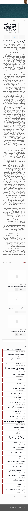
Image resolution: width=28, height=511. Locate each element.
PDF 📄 (15, 37)
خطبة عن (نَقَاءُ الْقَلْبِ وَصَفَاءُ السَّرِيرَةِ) (18, 331)
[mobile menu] (2, 2)
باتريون (8, 496)
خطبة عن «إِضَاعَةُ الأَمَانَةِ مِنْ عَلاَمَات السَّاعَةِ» (17, 286)
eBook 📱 (7, 37)
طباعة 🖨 (21, 37)
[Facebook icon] (5, 507)
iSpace (19, 500)
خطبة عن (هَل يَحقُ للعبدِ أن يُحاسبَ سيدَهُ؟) (17, 308)
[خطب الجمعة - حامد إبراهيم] (25, 2)
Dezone (24, 500)
